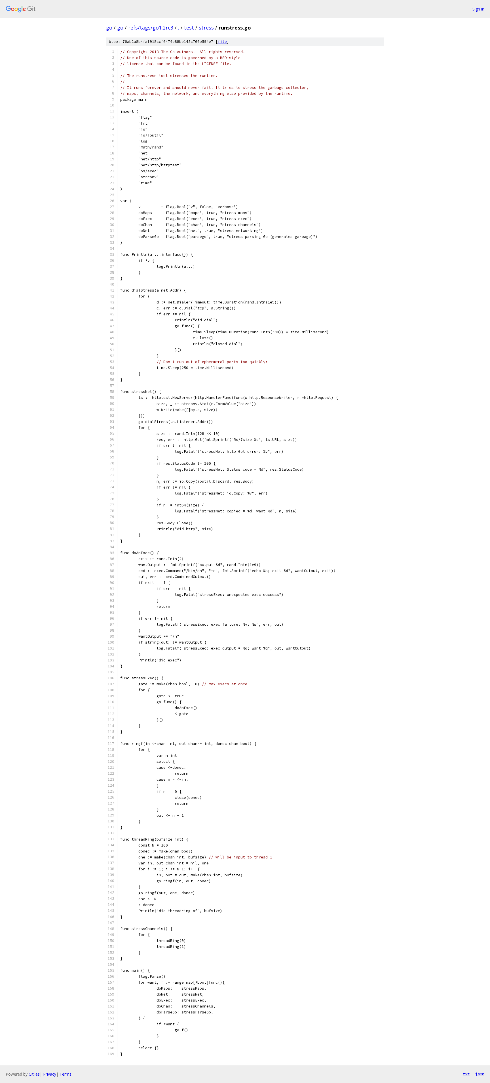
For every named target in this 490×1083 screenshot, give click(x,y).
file (222, 41)
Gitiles (34, 1074)
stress (206, 27)
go (109, 27)
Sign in (478, 9)
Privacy (49, 1074)
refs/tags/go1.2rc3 (150, 27)
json (479, 1073)
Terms (65, 1074)
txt (466, 1073)
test (189, 27)
